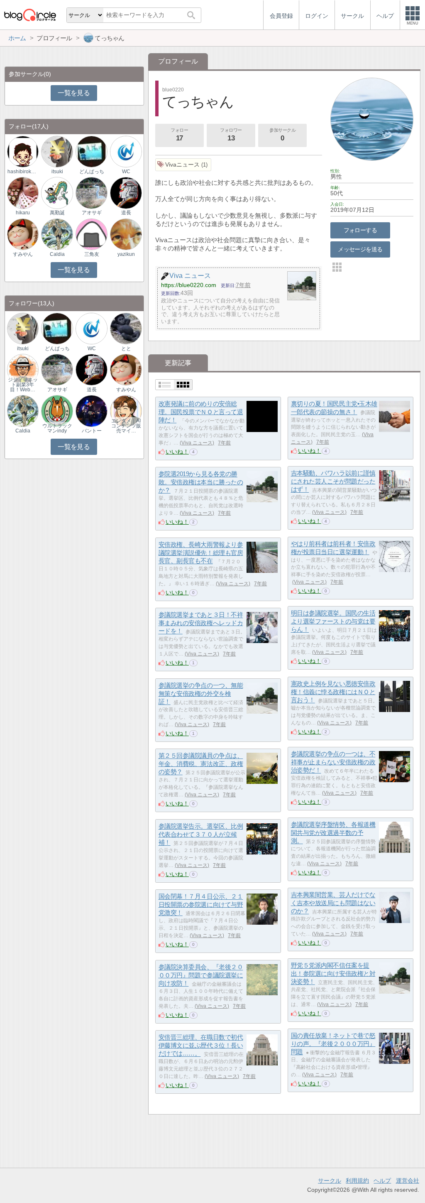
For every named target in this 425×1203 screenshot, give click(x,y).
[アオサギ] (91, 192)
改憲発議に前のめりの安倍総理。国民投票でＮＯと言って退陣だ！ (201, 412)
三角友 (91, 254)
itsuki (57, 171)
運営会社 (407, 1180)
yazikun (126, 254)
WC (126, 171)
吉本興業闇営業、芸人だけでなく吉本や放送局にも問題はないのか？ (333, 903)
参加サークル (282, 135)
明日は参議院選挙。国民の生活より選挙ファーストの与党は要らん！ (333, 621)
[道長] (126, 192)
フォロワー (231, 135)
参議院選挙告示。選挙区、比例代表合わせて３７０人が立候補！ (201, 834)
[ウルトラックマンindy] (57, 411)
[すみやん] (23, 234)
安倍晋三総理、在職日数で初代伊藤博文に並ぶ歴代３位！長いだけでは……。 (201, 1045)
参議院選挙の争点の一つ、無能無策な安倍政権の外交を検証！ (201, 693)
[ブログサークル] (30, 14)
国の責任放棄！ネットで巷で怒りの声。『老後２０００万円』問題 (333, 1044)
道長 (126, 212)
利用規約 (357, 1180)
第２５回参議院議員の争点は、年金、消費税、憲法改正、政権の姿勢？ (201, 764)
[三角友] (91, 234)
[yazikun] (126, 234)
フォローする (360, 230)
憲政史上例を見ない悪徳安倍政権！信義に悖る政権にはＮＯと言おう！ (333, 692)
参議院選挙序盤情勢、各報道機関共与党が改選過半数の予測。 (333, 833)
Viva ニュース (196, 442)
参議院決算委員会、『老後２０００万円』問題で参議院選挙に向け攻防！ (201, 975)
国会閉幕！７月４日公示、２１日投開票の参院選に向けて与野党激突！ (201, 904)
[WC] (126, 151)
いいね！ (177, 451)
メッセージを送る (360, 249)
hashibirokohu (22, 171)
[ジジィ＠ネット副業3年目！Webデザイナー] (23, 369)
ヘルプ (382, 1180)
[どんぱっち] (91, 151)
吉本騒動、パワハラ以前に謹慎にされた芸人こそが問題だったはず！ (333, 481)
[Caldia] (57, 234)
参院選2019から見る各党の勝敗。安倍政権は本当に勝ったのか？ (201, 482)
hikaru (23, 212)
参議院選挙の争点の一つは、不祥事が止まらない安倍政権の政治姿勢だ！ (333, 762)
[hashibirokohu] (23, 151)
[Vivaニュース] (183, 165)
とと (126, 348)
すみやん (23, 254)
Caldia (57, 254)
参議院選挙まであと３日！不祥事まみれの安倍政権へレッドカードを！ (201, 623)
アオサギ (92, 212)
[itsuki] (57, 151)
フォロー (179, 135)
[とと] (126, 328)
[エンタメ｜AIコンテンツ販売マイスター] (126, 411)
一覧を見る (74, 92)
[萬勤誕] (57, 192)
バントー (92, 430)
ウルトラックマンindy (57, 428)
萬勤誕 (57, 212)
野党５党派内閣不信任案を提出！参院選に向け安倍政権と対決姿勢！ (333, 973)
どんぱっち (91, 171)
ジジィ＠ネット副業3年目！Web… (23, 384)
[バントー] (91, 411)
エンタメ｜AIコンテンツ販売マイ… (126, 425)
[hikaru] (23, 192)
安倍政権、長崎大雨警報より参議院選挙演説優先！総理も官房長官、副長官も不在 (201, 553)
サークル (329, 1180)
